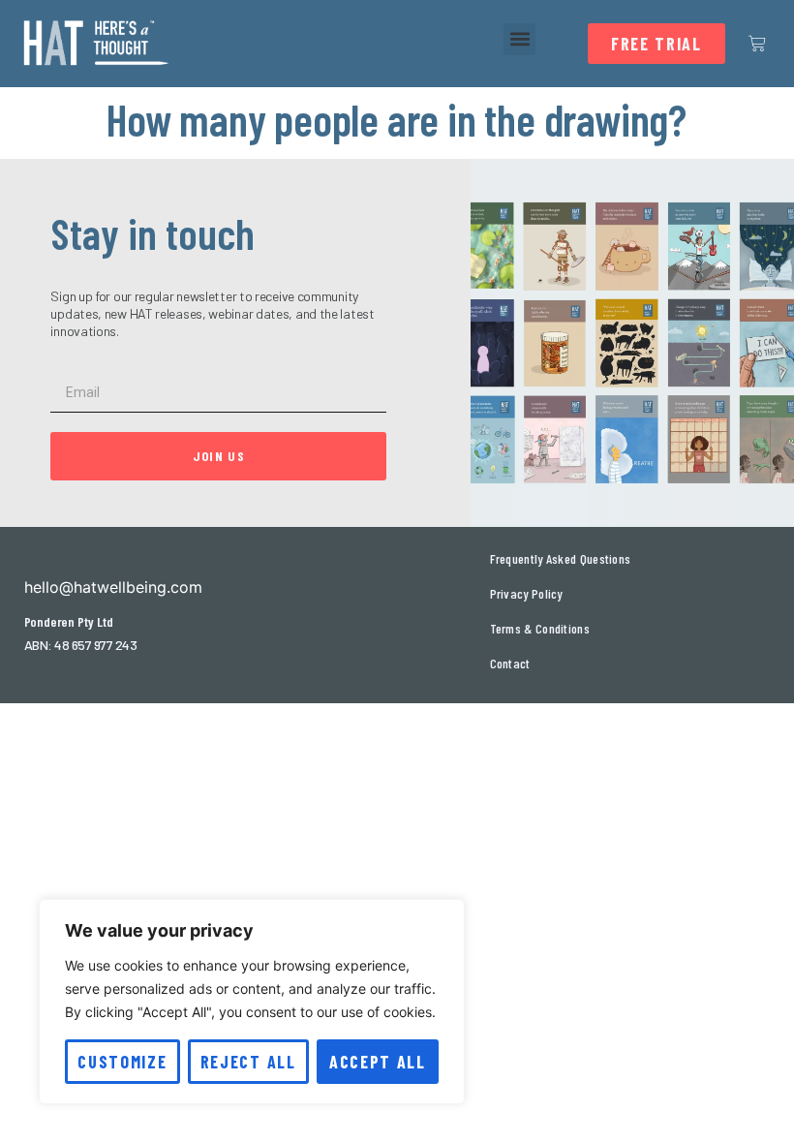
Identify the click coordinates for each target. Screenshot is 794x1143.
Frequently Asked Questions (560, 558)
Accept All (377, 1061)
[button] (519, 39)
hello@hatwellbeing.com (113, 587)
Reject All (248, 1061)
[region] (252, 1001)
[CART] (757, 43)
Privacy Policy (526, 593)
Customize (122, 1061)
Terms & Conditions (540, 628)
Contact (510, 663)
